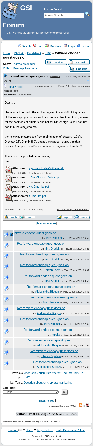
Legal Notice (45, 430)
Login (71, 46)
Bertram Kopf (52, 270)
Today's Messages (24, 63)
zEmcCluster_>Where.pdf (45, 177)
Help (40, 46)
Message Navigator (25, 68)
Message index (46, 223)
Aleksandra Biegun (47, 291)
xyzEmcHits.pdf (39, 186)
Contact (13, 430)
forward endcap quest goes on (29, 76)
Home (85, 46)
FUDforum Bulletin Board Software (58, 439)
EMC (48, 53)
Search (26, 46)
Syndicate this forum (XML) (62, 406)
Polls (6, 68)
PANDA (19, 53)
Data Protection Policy (70, 430)
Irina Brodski (16, 86)
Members (55, 46)
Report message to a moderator (73, 209)
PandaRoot (34, 53)
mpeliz (56, 334)
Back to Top (46, 400)
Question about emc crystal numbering (48, 382)
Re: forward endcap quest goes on (41, 243)
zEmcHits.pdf (37, 196)
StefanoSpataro (51, 356)
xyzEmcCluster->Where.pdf (46, 168)
